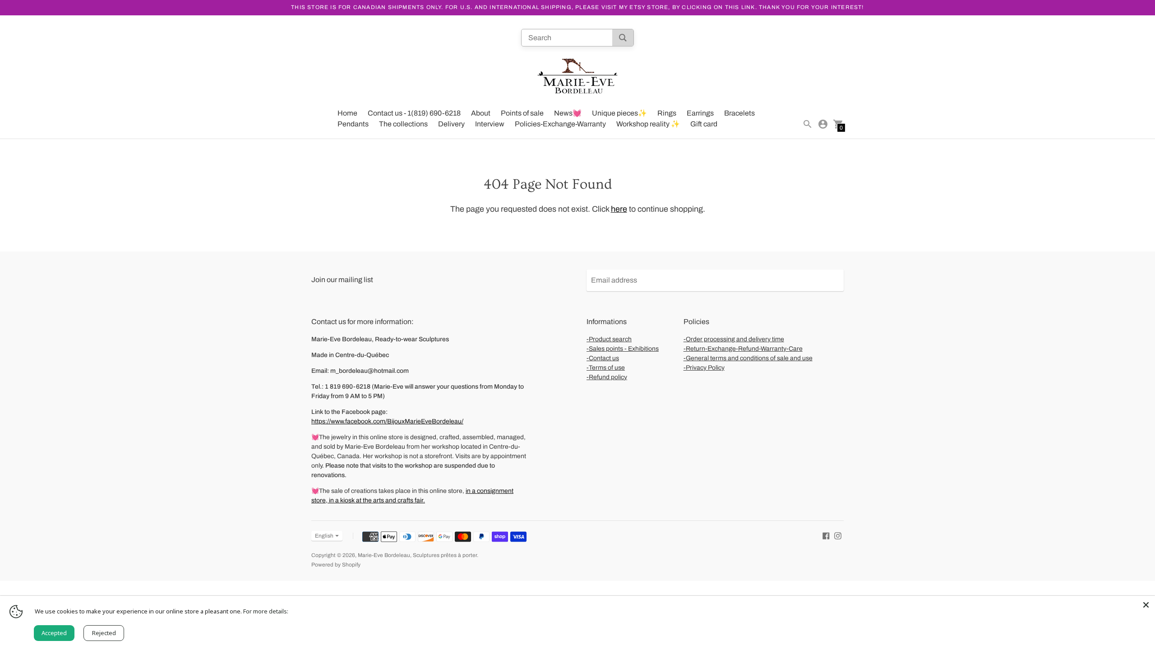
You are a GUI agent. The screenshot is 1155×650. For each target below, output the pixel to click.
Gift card (703, 124)
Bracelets (739, 113)
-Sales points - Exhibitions (623, 348)
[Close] (1145, 604)
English (324, 536)
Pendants (353, 124)
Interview (489, 124)
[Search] (622, 37)
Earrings (700, 113)
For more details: (265, 611)
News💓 (568, 113)
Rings (666, 113)
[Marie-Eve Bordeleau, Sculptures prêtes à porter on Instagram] (837, 535)
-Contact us (603, 358)
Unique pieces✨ (619, 113)
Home (347, 113)
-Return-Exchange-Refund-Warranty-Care (743, 348)
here (619, 209)
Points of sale (522, 113)
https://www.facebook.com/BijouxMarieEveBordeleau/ (387, 421)
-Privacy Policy (704, 367)
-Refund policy (607, 377)
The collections (403, 124)
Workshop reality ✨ (648, 124)
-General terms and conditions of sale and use (748, 358)
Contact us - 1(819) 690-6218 (414, 113)
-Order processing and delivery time (734, 339)
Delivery (451, 124)
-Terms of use (606, 367)
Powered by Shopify (335, 565)
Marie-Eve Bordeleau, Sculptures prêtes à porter (417, 555)
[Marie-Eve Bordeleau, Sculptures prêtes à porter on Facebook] (826, 535)
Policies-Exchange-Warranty (560, 124)
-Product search (609, 339)
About (480, 113)
